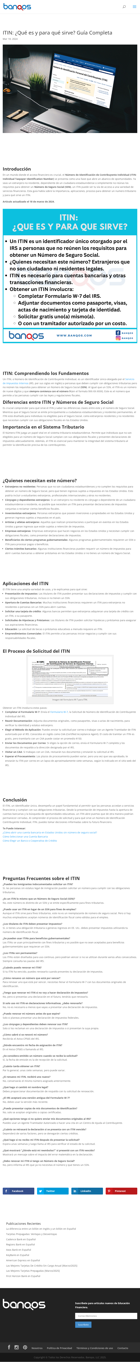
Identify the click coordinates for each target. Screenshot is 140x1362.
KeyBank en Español (17, 1255)
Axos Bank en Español (18, 1249)
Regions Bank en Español (20, 1244)
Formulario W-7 (59, 712)
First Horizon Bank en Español (23, 1276)
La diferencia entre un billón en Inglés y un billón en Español (41, 1228)
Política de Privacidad (59, 1348)
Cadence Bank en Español (21, 1239)
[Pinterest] (25, 1348)
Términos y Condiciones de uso (94, 1348)
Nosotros (37, 1348)
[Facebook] (9, 1348)
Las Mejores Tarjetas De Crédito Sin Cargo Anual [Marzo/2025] (41, 1265)
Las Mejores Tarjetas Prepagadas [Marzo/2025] (33, 1270)
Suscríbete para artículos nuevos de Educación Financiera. (102, 1305)
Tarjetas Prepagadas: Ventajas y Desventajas (31, 1234)
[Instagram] (17, 1348)
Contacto (122, 1348)
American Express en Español (23, 1260)
